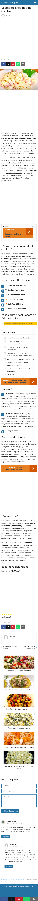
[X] (8, 64)
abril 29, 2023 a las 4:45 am (18, 847)
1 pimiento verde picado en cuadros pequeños (17, 364)
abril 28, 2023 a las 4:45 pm (14, 823)
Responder (5, 837)
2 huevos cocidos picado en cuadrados (18, 348)
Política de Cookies (23, 886)
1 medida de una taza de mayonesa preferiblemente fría (19, 354)
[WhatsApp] (18, 64)
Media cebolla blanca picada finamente (18, 369)
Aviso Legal (12, 886)
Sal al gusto (11, 374)
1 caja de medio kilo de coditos (19, 338)
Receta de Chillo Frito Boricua (10, 647)
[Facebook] (3, 64)
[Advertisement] (19, 37)
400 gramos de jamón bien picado (20, 359)
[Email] (23, 64)
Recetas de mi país (9, 2)
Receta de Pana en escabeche (29, 647)
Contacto (4, 886)
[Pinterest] (13, 64)
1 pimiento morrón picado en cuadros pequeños (18, 342)
